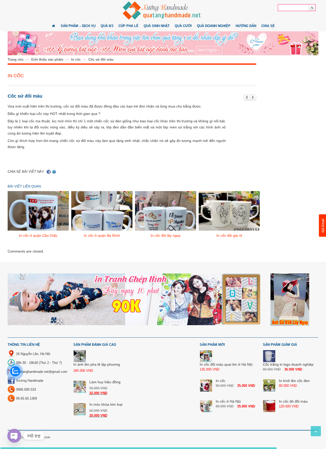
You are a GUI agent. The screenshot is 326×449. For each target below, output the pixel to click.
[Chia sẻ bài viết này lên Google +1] (54, 172)
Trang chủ (15, 59)
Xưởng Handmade (29, 380)
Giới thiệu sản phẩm (47, 59)
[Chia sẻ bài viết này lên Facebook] (49, 172)
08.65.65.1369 (26, 398)
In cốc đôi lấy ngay (166, 235)
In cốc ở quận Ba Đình (102, 235)
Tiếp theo (253, 97)
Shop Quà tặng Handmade (30, 437)
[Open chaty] (14, 436)
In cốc (76, 59)
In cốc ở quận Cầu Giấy (38, 235)
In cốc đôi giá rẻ (229, 235)
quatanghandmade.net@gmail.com (41, 372)
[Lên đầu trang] (316, 431)
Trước (247, 97)
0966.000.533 (26, 389)
